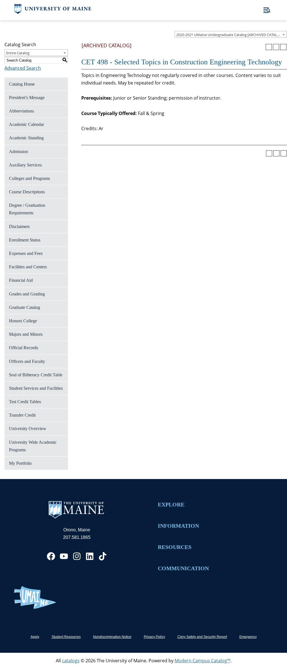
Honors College (23, 320)
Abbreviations (21, 111)
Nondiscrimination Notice (112, 637)
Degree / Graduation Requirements (27, 209)
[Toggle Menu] (267, 10)
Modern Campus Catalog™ (202, 661)
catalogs (71, 661)
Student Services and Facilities (36, 388)
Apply (35, 637)
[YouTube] (64, 556)
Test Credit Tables (25, 401)
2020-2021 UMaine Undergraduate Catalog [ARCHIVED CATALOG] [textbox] (230, 34)
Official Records (23, 347)
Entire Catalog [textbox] (17, 52)
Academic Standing (26, 137)
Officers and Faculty (27, 361)
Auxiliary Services (25, 165)
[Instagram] (77, 556)
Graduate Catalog (24, 307)
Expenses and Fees (26, 253)
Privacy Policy (154, 637)
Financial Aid (21, 280)
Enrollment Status (24, 240)
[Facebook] (51, 556)
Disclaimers (19, 226)
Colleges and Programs (29, 178)
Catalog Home (22, 84)
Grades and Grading (27, 294)
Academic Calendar (26, 124)
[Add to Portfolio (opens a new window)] (269, 47)
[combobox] (231, 34)
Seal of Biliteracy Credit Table (36, 374)
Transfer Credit (22, 415)
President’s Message (27, 97)
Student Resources (66, 637)
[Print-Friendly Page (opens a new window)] (276, 47)
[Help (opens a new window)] (283, 47)
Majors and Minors (26, 334)
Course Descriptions (27, 191)
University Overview (27, 428)
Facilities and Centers (28, 266)
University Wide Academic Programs (33, 446)
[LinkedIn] (89, 556)
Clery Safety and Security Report (202, 637)
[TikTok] (102, 556)
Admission (18, 151)
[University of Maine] (52, 12)
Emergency (248, 637)
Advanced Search (22, 68)
